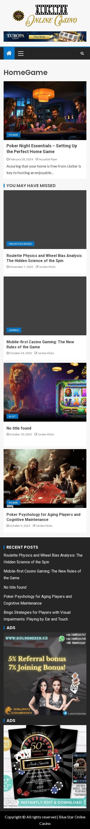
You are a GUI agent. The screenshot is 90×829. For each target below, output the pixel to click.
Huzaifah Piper (48, 159)
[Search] (82, 53)
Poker (13, 134)
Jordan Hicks (47, 267)
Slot (12, 416)
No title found (18, 428)
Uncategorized (20, 243)
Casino (14, 330)
